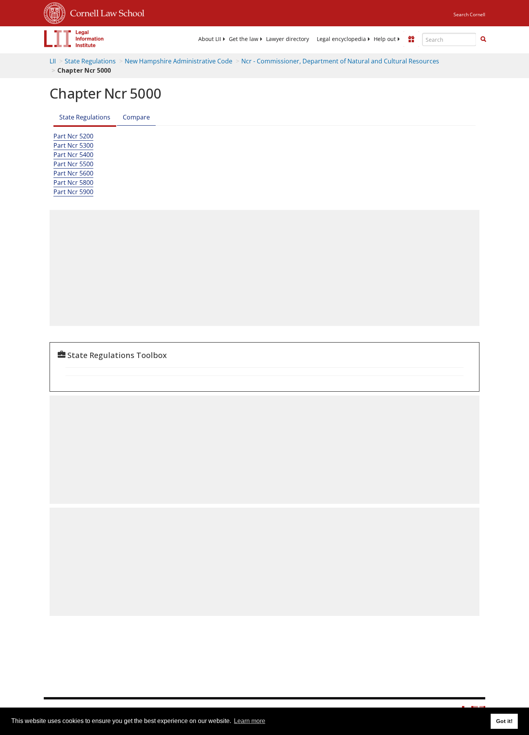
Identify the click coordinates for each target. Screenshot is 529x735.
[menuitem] (209, 39)
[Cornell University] (54, 12)
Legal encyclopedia (341, 39)
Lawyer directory (287, 39)
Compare (136, 117)
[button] (483, 39)
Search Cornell (469, 14)
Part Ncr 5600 (73, 173)
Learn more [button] (249, 721)
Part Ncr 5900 (73, 192)
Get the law (243, 39)
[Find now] (483, 39)
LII (53, 61)
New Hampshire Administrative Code (178, 61)
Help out (385, 39)
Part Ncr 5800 (73, 182)
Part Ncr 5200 (73, 136)
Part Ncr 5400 (73, 154)
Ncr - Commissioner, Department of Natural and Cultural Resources (340, 61)
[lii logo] (74, 38)
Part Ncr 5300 (73, 145)
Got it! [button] (504, 721)
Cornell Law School (104, 12)
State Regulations (90, 61)
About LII (209, 39)
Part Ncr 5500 (73, 164)
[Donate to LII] (411, 39)
